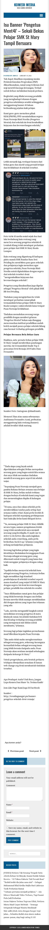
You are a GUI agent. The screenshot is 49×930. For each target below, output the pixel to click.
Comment (10, 785)
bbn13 (15, 76)
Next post (34, 751)
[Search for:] (24, 853)
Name (9, 804)
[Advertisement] (25, 446)
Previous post (17, 751)
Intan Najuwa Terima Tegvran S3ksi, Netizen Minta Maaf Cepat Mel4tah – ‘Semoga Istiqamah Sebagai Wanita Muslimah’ (24, 904)
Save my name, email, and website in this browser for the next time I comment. (24, 831)
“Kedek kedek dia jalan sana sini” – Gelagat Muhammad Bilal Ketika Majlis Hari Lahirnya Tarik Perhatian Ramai (24, 885)
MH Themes (36, 927)
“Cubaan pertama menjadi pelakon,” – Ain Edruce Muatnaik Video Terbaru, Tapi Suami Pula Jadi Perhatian (24, 894)
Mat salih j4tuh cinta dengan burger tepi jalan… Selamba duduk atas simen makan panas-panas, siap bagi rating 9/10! (22, 914)
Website (9, 820)
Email (9, 812)
